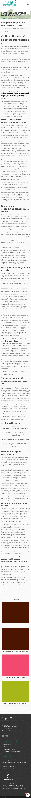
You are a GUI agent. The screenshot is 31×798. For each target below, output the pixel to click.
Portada (4, 18)
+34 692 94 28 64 (8, 728)
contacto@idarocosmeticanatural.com (13, 731)
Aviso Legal (7, 760)
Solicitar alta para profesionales (12, 751)
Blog (5, 746)
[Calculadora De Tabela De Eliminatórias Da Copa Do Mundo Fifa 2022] (15, 665)
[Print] (8, 31)
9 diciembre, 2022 (14, 28)
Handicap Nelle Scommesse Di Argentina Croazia (14, 311)
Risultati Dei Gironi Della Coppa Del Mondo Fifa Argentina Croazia (16, 624)
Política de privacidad (9, 768)
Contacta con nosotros (9, 749)
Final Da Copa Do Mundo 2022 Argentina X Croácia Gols (16, 703)
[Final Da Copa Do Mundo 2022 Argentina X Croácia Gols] (15, 691)
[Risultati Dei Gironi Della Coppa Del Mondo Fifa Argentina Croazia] (15, 612)
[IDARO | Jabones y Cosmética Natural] (8, 3)
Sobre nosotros (8, 744)
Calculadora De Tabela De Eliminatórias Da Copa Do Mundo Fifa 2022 (16, 677)
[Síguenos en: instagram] (6, 736)
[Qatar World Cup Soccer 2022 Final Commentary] (15, 639)
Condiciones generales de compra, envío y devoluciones (14, 763)
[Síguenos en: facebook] (3, 736)
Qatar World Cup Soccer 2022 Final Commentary (16, 651)
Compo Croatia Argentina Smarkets (11, 521)
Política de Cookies (9, 766)
